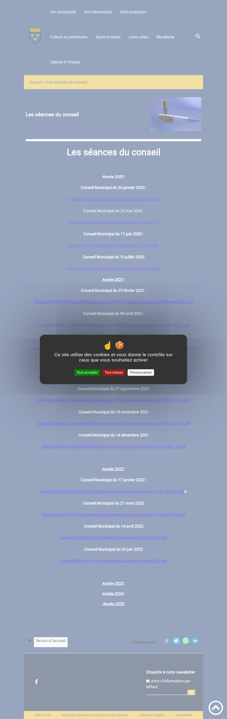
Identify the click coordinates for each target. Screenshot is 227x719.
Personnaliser (141, 372)
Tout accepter (87, 372)
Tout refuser (114, 372)
